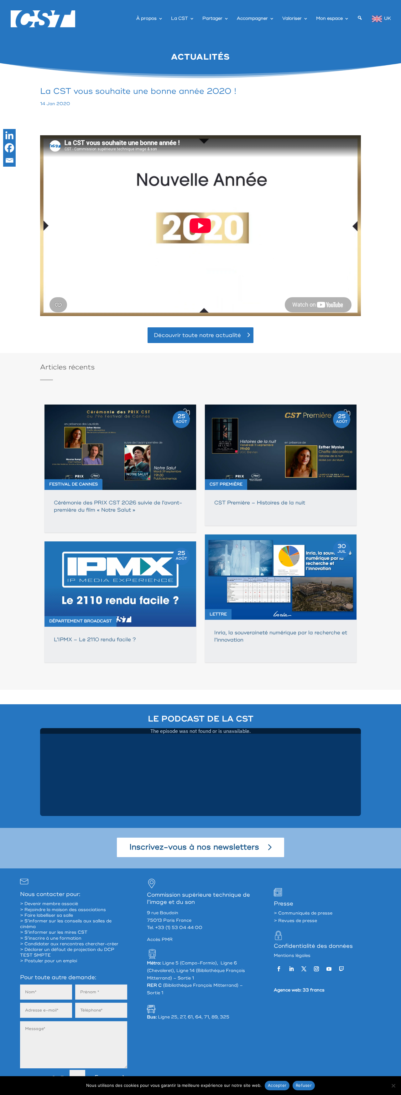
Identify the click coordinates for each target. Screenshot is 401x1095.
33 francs (314, 990)
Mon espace (329, 18)
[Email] (9, 160)
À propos (146, 18)
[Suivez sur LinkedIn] (291, 969)
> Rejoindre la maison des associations (63, 909)
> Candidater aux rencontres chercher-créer (69, 944)
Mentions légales (292, 955)
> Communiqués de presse (303, 913)
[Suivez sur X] (304, 969)
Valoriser (292, 18)
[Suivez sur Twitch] (341, 969)
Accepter (277, 1085)
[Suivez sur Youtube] (329, 969)
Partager (212, 18)
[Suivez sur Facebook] (279, 969)
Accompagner (252, 18)
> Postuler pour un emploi (48, 960)
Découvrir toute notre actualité (197, 335)
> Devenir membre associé (49, 903)
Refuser (304, 1085)
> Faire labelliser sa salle (46, 915)
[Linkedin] (9, 135)
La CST (179, 18)
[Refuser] (393, 1085)
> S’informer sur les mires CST (53, 932)
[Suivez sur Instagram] (316, 969)
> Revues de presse (295, 920)
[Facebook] (9, 148)
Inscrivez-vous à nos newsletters (194, 847)
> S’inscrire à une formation (50, 938)
